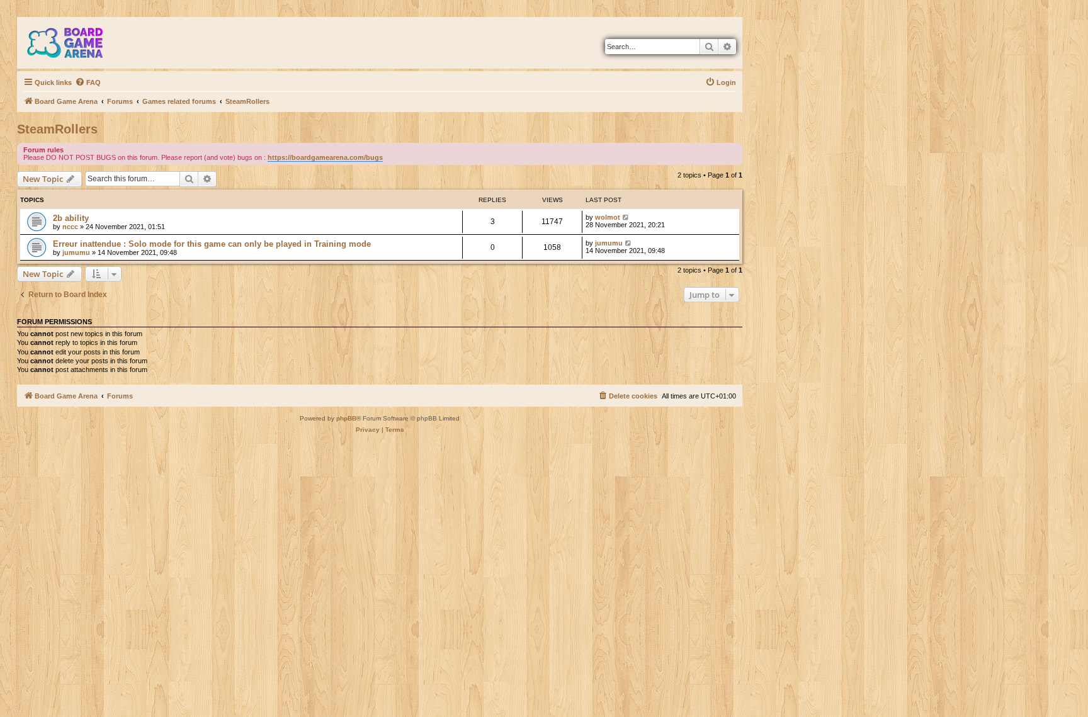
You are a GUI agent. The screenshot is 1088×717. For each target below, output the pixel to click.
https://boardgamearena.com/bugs (325, 157)
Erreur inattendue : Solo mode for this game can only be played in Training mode (212, 244)
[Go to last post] (626, 217)
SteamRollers (57, 129)
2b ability (71, 218)
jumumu (76, 252)
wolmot (607, 217)
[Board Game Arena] (74, 42)
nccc (70, 226)
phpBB (346, 418)
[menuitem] (88, 82)
